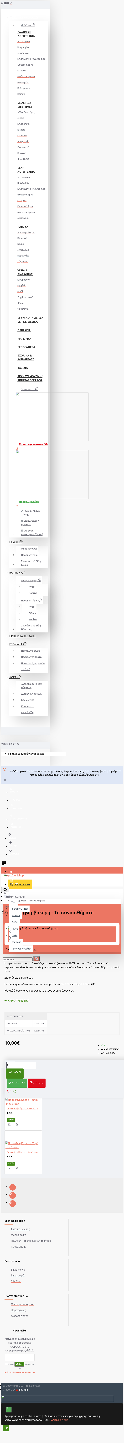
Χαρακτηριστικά (18, 1000)
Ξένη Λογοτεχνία (25, 169)
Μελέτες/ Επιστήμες (24, 104)
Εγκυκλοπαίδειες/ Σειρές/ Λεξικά (25, 319)
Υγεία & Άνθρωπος (25, 272)
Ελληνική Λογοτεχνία (25, 34)
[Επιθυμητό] (11, 1125)
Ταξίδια (22, 367)
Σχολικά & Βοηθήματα (25, 357)
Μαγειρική (24, 338)
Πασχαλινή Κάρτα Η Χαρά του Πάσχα (24, 1152)
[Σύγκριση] (19, 1125)
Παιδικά (22, 226)
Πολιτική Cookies (59, 1419)
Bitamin (23, 1389)
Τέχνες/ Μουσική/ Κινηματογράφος (25, 378)
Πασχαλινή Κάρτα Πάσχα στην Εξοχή (24, 1108)
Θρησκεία (24, 330)
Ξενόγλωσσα (25, 347)
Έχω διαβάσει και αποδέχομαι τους (20, 1368)
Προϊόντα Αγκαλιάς (15, 897)
